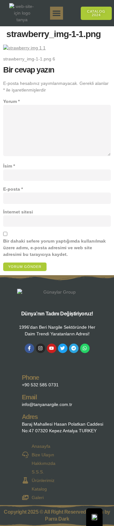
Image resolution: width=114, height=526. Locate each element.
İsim (9, 165)
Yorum (11, 101)
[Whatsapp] (85, 348)
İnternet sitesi (18, 211)
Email (29, 397)
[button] (56, 13)
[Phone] (11, 379)
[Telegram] (74, 348)
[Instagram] (40, 348)
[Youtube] (51, 348)
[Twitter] (62, 348)
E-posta (13, 189)
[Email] (11, 399)
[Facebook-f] (29, 348)
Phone (30, 377)
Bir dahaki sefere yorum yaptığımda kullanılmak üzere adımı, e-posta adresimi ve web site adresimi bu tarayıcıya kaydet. (54, 247)
